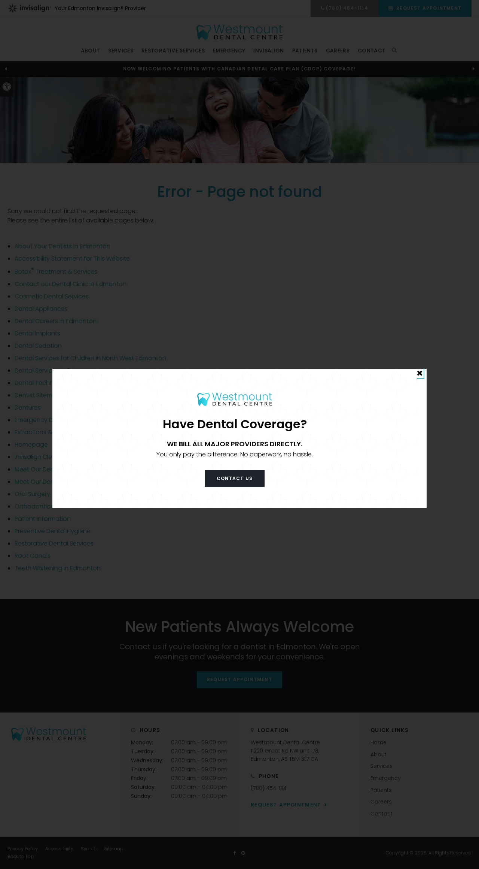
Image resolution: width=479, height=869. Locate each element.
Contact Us (235, 478)
